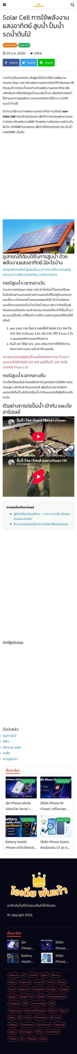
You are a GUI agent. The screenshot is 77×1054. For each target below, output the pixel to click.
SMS (6, 741)
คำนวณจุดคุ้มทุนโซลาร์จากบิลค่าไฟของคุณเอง (41, 524)
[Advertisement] (38, 175)
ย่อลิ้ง (6, 753)
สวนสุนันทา (10, 759)
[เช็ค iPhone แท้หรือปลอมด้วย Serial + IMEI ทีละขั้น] (21, 787)
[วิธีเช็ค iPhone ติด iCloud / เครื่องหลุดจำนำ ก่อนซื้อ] (55, 787)
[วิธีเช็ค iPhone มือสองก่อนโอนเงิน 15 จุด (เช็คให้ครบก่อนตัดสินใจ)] (55, 826)
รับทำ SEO (9, 735)
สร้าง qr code (12, 747)
